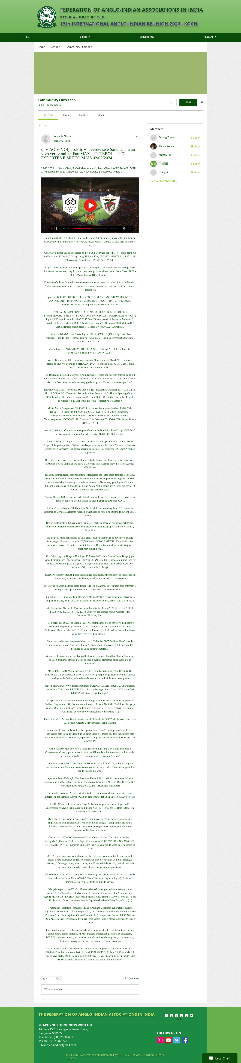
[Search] (171, 102)
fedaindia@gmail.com (62, 1045)
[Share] (137, 136)
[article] (90, 565)
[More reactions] (56, 978)
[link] (48, 115)
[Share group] (201, 102)
